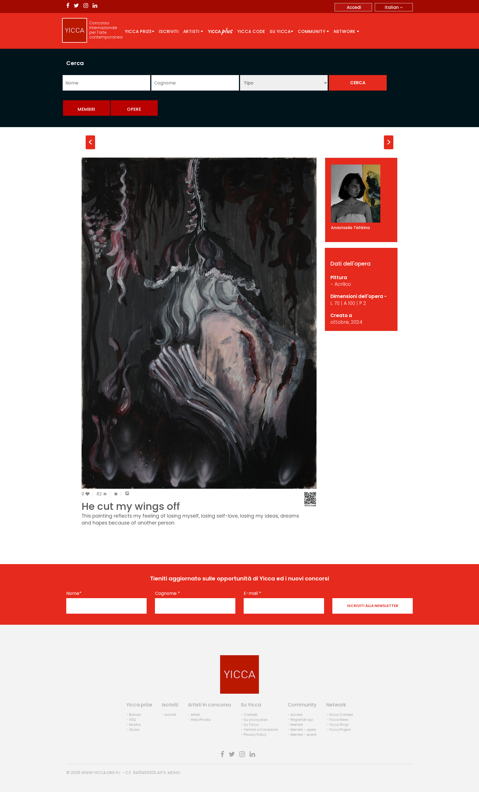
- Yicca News (337, 719)
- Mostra (133, 724)
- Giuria (132, 729)
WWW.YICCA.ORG (98, 772)
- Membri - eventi (302, 734)
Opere (134, 109)
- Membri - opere (302, 729)
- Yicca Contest (339, 714)
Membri (86, 109)
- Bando (133, 714)
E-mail (252, 593)
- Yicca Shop (337, 724)
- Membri (295, 724)
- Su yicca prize (254, 719)
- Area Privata (199, 719)
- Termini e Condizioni (259, 729)
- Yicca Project (338, 729)
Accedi (354, 7)
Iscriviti (169, 31)
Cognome (167, 593)
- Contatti (249, 714)
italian (392, 7)
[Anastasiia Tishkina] (361, 193)
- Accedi (295, 714)
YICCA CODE (251, 31)
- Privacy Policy (253, 734)
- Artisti (194, 714)
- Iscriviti (169, 714)
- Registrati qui (300, 719)
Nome (73, 593)
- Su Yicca (250, 724)
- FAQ (131, 719)
